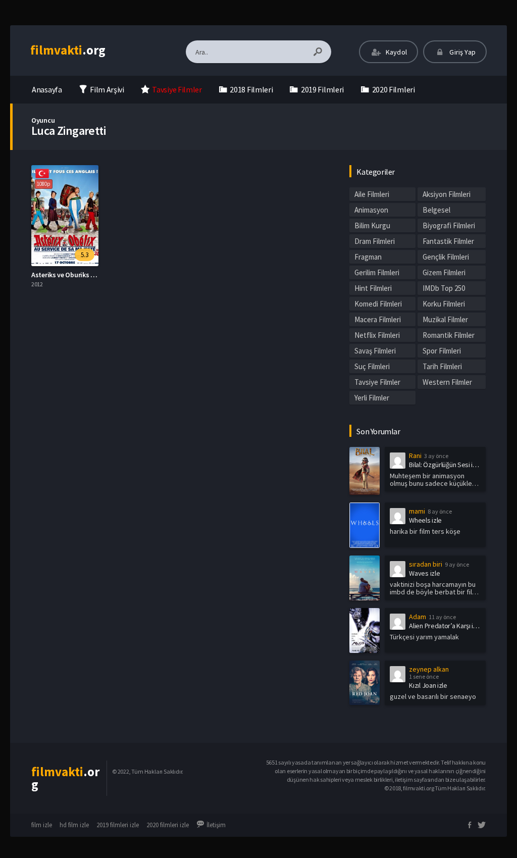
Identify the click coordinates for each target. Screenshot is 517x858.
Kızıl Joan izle (428, 685)
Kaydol (395, 52)
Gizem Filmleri (444, 272)
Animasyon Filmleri (371, 211)
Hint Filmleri (373, 288)
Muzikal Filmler (445, 319)
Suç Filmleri (372, 366)
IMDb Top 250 (444, 288)
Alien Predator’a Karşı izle (445, 625)
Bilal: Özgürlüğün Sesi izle (445, 464)
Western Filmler (447, 382)
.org (68, 50)
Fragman (368, 257)
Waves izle (424, 573)
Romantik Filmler (449, 335)
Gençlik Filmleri (446, 257)
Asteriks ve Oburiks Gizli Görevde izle (86, 274)
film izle (41, 825)
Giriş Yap (462, 52)
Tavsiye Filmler (377, 382)
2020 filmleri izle (167, 825)
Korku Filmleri (444, 304)
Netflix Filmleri (377, 335)
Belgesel (436, 210)
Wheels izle (425, 520)
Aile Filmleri (371, 194)
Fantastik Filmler (448, 241)
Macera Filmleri (377, 319)
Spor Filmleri (442, 351)
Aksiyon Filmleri (447, 194)
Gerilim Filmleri (376, 272)
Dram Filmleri (374, 241)
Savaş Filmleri (375, 351)
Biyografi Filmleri (449, 225)
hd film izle (74, 825)
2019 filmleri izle (117, 825)
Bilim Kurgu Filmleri (372, 226)
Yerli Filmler (371, 397)
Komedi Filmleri (378, 304)
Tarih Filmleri (442, 366)
